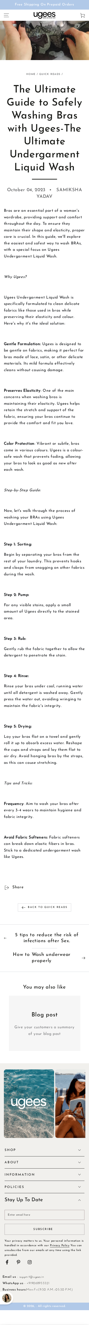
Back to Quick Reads (47, 907)
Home (31, 74)
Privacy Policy (59, 1245)
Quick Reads (49, 74)
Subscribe (43, 1229)
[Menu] (6, 15)
